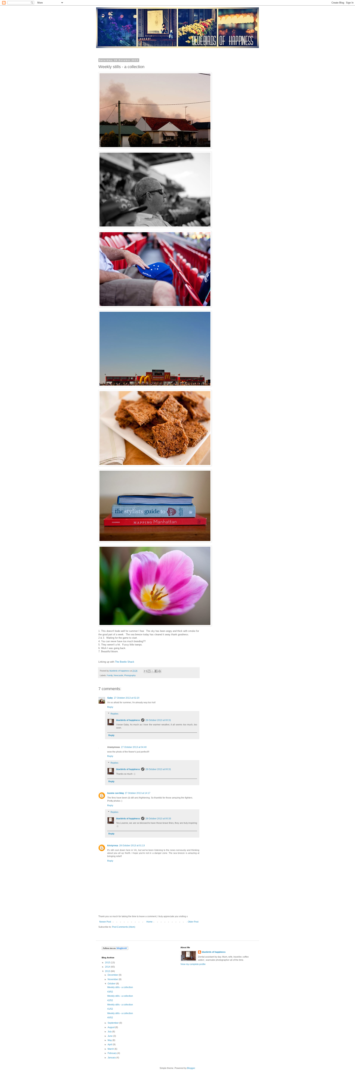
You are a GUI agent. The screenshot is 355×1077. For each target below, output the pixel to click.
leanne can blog (115, 793)
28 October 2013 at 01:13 (132, 845)
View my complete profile (193, 964)
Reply (110, 707)
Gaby (110, 698)
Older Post (193, 921)
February (112, 1053)
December (113, 975)
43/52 (110, 991)
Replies (114, 713)
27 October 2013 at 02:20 (126, 698)
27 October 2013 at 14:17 (137, 793)
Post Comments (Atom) (123, 927)
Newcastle (118, 675)
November (113, 979)
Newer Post (105, 921)
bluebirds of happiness (128, 720)
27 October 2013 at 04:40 (134, 747)
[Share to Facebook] (156, 671)
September (113, 1023)
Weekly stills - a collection (120, 987)
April (110, 1044)
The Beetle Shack (124, 661)
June (110, 1036)
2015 (108, 962)
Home (149, 921)
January (112, 1057)
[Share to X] (152, 671)
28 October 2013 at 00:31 (158, 720)
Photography (130, 675)
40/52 (110, 1017)
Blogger (191, 1068)
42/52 (110, 1000)
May (110, 1040)
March (111, 1049)
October (112, 983)
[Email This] (145, 671)
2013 (108, 971)
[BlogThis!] (149, 671)
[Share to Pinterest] (159, 671)
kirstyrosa (112, 845)
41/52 (110, 1009)
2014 (108, 967)
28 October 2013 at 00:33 (158, 818)
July (110, 1031)
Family (110, 675)
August (111, 1027)
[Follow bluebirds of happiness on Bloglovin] (115, 949)
